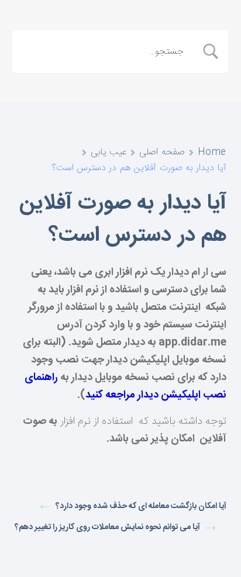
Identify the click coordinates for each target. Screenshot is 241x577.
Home (212, 152)
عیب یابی (109, 152)
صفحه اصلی (162, 152)
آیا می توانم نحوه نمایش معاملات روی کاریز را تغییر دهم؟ (107, 527)
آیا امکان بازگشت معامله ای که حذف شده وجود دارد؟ (141, 506)
